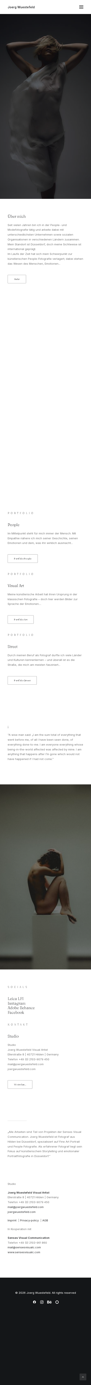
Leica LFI (15, 998)
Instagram (17, 1003)
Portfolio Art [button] (21, 619)
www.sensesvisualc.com (24, 1252)
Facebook (16, 1012)
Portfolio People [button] (23, 558)
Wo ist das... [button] (20, 1084)
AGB (45, 1220)
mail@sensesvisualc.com (24, 1247)
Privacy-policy (29, 1220)
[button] (81, 7)
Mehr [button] (17, 279)
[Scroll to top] (83, 1377)
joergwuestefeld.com (22, 1212)
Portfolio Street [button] (22, 680)
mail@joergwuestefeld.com (26, 1207)
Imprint (13, 1220)
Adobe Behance (21, 1007)
